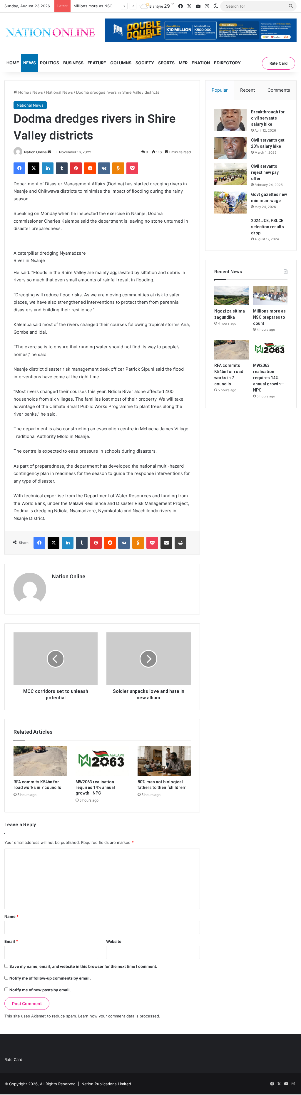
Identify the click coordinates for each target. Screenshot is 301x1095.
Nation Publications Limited (106, 1083)
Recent (247, 90)
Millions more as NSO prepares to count (110, 6)
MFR (183, 62)
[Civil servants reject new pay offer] (230, 174)
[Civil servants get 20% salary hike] (230, 148)
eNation (201, 62)
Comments (278, 90)
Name (11, 916)
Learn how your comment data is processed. (119, 1016)
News (29, 62)
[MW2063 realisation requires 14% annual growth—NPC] (102, 761)
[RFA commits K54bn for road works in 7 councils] (40, 761)
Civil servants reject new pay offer (265, 172)
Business (73, 62)
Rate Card (278, 63)
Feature (97, 62)
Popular (220, 90)
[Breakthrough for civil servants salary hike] (230, 120)
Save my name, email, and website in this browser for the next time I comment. (83, 966)
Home (12, 62)
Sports (166, 62)
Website (113, 941)
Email (11, 941)
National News (59, 92)
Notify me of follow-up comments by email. (50, 978)
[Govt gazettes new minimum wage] (230, 203)
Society (145, 62)
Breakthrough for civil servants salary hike (268, 118)
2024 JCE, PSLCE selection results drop (267, 226)
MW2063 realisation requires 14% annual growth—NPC (95, 787)
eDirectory (227, 62)
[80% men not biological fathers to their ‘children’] (164, 761)
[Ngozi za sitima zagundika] (231, 295)
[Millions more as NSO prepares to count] (270, 295)
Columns (120, 62)
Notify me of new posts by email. (40, 989)
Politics (49, 62)
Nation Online (35, 152)
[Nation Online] (50, 33)
